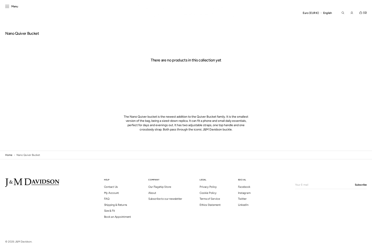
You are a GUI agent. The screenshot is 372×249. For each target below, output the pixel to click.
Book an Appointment (117, 216)
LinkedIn (243, 204)
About (152, 193)
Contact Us (111, 186)
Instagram (244, 193)
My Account (111, 193)
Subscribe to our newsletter (165, 198)
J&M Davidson (23, 241)
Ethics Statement (210, 204)
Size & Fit (109, 210)
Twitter (242, 198)
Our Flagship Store (159, 186)
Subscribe (361, 184)
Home (8, 155)
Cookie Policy (208, 193)
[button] (311, 13)
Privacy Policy (208, 186)
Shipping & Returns (115, 204)
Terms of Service (210, 198)
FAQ (106, 198)
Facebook (244, 186)
